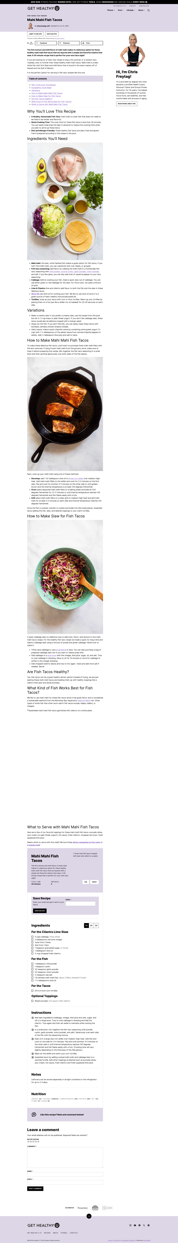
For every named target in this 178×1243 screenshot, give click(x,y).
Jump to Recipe (35, 34)
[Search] (148, 10)
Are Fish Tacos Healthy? (41, 99)
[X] (144, 1225)
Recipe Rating (33, 1139)
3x (96, 925)
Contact (132, 6)
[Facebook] (139, 1225)
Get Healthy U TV (120, 6)
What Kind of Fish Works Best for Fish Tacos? (51, 101)
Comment (32, 1146)
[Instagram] (130, 1225)
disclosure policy (59, 38)
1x (86, 925)
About (55, 1233)
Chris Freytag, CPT (43, 26)
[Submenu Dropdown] (114, 10)
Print (94, 882)
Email (69, 899)
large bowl (51, 655)
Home (28, 15)
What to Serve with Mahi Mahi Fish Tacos (49, 104)
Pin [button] (85, 882)
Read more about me (127, 104)
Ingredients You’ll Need (41, 88)
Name (30, 1171)
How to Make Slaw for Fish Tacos (46, 96)
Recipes (33, 15)
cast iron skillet (76, 478)
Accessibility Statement (128, 1240)
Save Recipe (40, 911)
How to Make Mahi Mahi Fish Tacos (46, 93)
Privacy (110, 1240)
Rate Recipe (52, 34)
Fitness (110, 10)
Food (120, 10)
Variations (35, 90)
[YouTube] (135, 1225)
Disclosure (117, 1240)
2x (91, 925)
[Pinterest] (148, 1225)
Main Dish (44, 15)
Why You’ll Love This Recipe (43, 85)
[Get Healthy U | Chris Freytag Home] (43, 8)
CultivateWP (146, 1240)
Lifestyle (130, 10)
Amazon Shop (144, 6)
